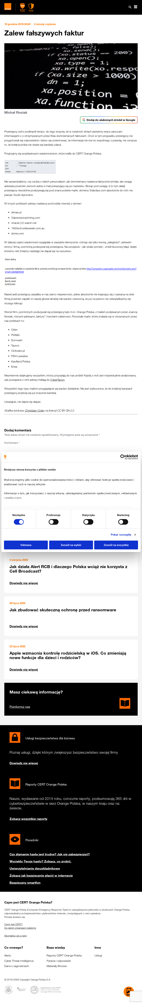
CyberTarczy (57, 379)
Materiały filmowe (57, 966)
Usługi (98, 955)
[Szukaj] (130, 7)
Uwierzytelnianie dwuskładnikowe (35, 868)
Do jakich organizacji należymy (20, 927)
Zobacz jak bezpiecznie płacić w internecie (41, 875)
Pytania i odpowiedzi (59, 960)
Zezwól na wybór (71, 545)
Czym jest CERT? (13, 924)
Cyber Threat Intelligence (19, 960)
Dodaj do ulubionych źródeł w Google (111, 120)
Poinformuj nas (20, 707)
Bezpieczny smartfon (25, 882)
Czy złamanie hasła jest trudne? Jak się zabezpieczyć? (50, 854)
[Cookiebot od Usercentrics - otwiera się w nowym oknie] (123, 457)
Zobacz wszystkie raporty (28, 819)
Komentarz (12, 442)
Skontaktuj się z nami (15, 935)
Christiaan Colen (34, 410)
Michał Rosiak (15, 112)
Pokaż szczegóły (121, 534)
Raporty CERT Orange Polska (64, 955)
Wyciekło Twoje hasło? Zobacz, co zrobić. (40, 861)
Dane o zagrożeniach (16, 966)
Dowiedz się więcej (24, 583)
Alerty (7, 955)
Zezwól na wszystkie (116, 545)
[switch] (54, 522)
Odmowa (25, 545)
